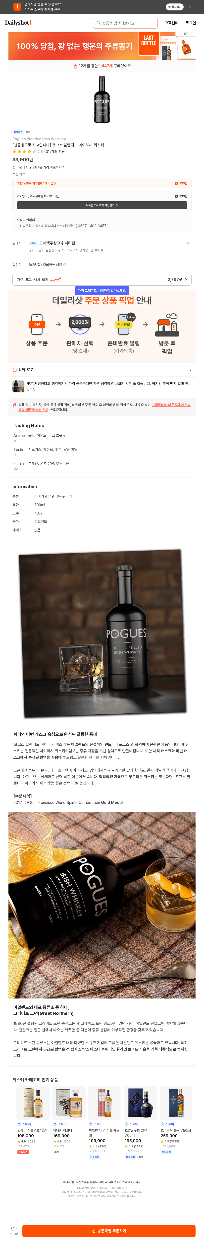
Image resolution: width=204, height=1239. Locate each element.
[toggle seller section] (189, 243)
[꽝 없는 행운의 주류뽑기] (102, 46)
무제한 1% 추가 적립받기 (100, 205)
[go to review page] (191, 370)
